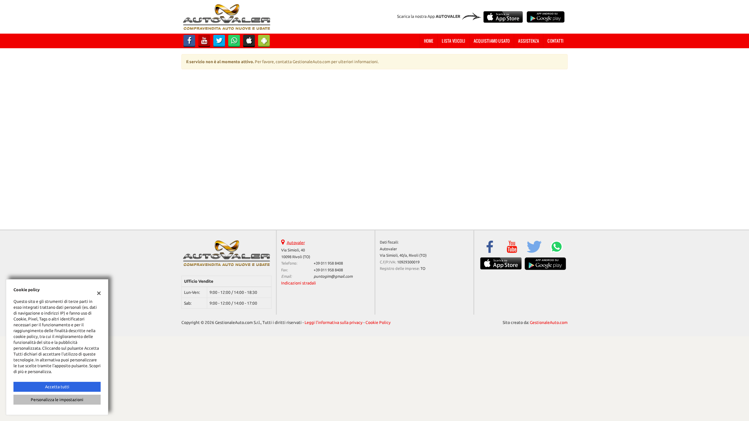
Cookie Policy (378, 322)
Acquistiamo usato (492, 41)
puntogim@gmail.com (333, 276)
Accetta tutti (57, 386)
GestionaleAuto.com (549, 322)
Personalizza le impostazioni (57, 399)
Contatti (555, 41)
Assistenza (528, 41)
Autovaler (296, 242)
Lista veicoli (453, 41)
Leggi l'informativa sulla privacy (334, 322)
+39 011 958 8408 (328, 263)
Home (429, 41)
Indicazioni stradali (298, 283)
